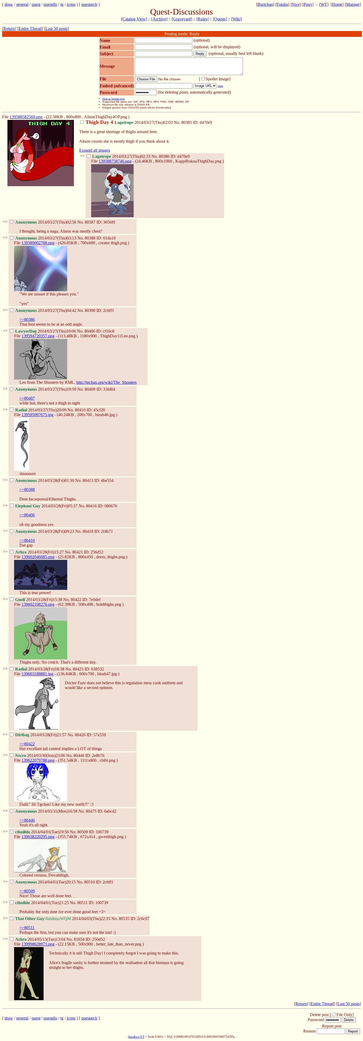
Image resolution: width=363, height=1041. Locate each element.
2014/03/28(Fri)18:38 (40, 669)
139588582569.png (26, 117)
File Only (344, 1014)
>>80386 (27, 319)
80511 (82, 902)
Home (337, 4)
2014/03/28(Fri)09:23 (45, 531)
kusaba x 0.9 (136, 1037)
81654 (79, 939)
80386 (164, 156)
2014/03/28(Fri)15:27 (40, 552)
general (22, 4)
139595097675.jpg (37, 414)
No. (177, 122)
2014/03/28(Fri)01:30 (45, 480)
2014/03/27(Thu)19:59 (46, 389)
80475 (91, 811)
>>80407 (27, 398)
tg (62, 4)
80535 (124, 918)
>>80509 (27, 891)
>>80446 (27, 820)
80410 (80, 410)
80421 (77, 552)
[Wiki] (236, 19)
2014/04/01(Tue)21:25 (42, 902)
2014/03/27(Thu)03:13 (46, 238)
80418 (88, 531)
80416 (91, 506)
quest (36, 4)
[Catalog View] (134, 19)
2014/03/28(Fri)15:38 (39, 599)
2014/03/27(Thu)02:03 (130, 122)
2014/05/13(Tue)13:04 (40, 939)
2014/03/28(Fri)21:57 (41, 735)
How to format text (113, 98)
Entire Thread (30, 28)
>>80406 (27, 515)
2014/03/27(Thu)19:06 (46, 331)
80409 (90, 389)
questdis (50, 4)
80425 (78, 669)
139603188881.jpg (37, 674)
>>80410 (27, 540)
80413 (88, 480)
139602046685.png (38, 557)
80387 (90, 222)
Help (220, 86)
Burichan (265, 4)
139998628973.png (38, 944)
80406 (90, 331)
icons (71, 4)
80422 (76, 599)
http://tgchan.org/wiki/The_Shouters (106, 382)
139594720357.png (38, 336)
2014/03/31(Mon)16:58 (46, 811)
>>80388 (27, 489)
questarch (89, 4)
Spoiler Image (217, 79)
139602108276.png (38, 604)
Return (9, 28)
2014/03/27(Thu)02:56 (46, 222)
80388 (90, 238)
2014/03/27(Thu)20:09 (41, 410)
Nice (296, 4)
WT (323, 4)
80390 (90, 310)
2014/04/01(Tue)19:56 (42, 832)
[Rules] (202, 19)
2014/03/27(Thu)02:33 (121, 156)
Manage (353, 4)
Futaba (282, 4)
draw (9, 4)
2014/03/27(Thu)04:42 (46, 310)
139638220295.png (38, 836)
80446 (79, 755)
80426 (80, 735)
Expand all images (94, 150)
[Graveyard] (182, 19)
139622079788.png (38, 760)
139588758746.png (115, 161)
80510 (89, 882)
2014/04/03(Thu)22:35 (63, 918)
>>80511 (27, 927)
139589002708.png (38, 243)
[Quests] (220, 19)
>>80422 (27, 744)
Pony (307, 4)
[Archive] (159, 19)
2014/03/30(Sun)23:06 (40, 755)
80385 (186, 122)
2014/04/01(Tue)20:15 (46, 882)
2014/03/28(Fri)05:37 (47, 506)
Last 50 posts (56, 28)
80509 (82, 832)
